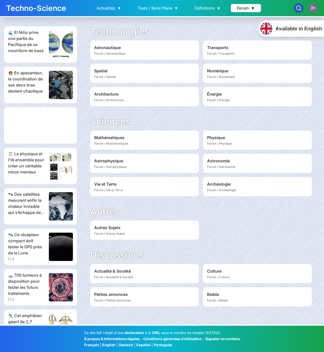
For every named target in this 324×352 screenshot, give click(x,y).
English (108, 345)
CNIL (156, 333)
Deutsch (126, 345)
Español (143, 345)
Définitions (207, 8)
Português (163, 345)
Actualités (109, 8)
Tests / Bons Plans (157, 8)
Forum (246, 8)
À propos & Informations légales (112, 339)
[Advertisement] (40, 125)
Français (91, 345)
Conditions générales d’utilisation (172, 339)
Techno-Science (36, 8)
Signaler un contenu (222, 339)
